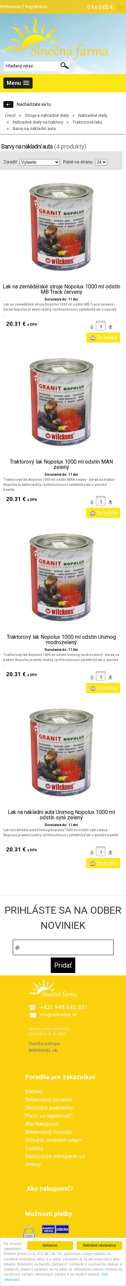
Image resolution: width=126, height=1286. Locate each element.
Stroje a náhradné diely (47, 115)
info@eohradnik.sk (58, 1014)
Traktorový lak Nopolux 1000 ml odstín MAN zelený (61, 464)
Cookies (34, 1148)
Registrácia (36, 6)
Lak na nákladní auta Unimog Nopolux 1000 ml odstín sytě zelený (61, 815)
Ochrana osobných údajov (54, 1140)
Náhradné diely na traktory (38, 122)
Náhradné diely (92, 115)
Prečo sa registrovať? (49, 1116)
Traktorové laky (87, 122)
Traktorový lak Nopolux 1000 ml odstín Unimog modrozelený (61, 639)
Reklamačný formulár (48, 1132)
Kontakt (33, 1092)
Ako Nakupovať (42, 1124)
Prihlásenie (10, 6)
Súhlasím (50, 1245)
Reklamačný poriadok (48, 1100)
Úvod (10, 115)
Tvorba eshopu (44, 1043)
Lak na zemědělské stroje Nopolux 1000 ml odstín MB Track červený (61, 289)
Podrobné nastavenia (99, 1245)
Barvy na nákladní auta (34, 128)
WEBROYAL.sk (43, 1050)
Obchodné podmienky (49, 1108)
